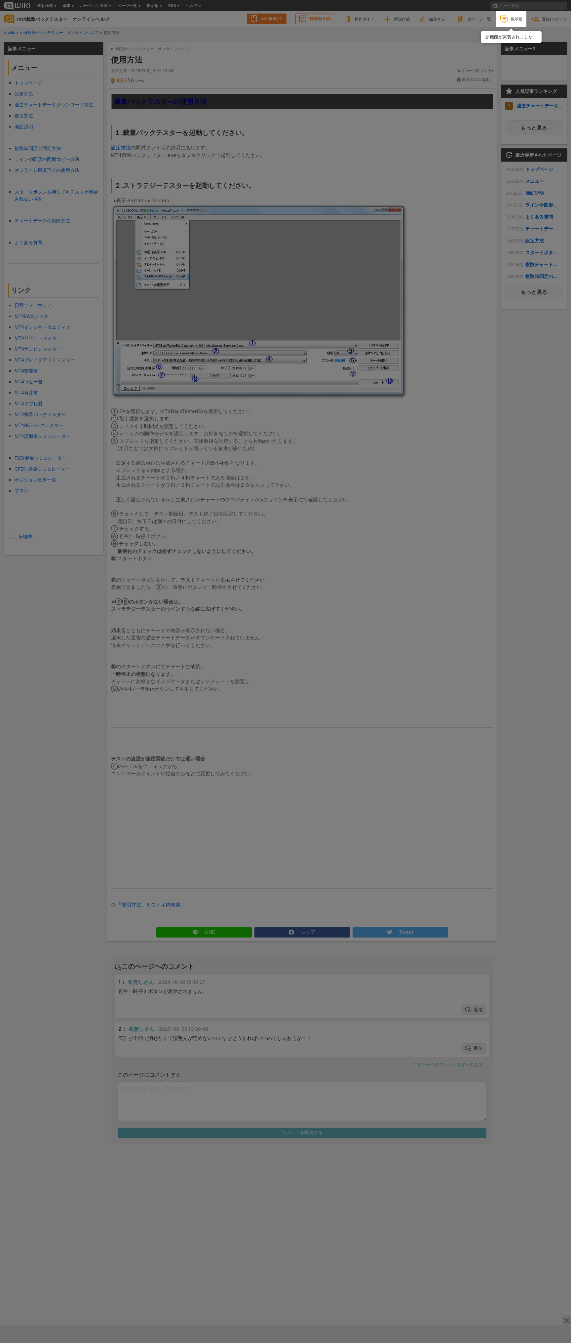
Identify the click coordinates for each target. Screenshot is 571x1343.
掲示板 (516, 19)
